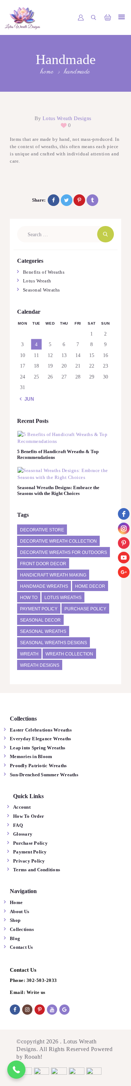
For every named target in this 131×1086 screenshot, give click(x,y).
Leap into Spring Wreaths (37, 747)
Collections (22, 929)
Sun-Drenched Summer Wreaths (44, 774)
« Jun (27, 399)
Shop (15, 920)
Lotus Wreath (37, 281)
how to (28, 597)
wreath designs (39, 665)
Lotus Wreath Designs (66, 118)
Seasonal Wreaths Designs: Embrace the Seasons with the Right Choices (58, 490)
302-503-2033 (42, 980)
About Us (19, 911)
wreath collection (69, 654)
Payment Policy (38, 608)
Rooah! (33, 1057)
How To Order (28, 816)
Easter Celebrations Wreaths (41, 730)
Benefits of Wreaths (44, 272)
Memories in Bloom (31, 756)
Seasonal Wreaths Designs (53, 642)
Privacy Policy (29, 861)
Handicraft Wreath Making (53, 575)
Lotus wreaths (63, 597)
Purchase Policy (85, 608)
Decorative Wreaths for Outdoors (63, 552)
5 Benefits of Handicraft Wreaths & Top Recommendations (58, 454)
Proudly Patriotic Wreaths (38, 765)
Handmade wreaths (44, 586)
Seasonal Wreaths (41, 290)
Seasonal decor (40, 620)
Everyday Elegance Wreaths (41, 738)
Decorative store (42, 529)
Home (47, 72)
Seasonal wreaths (43, 631)
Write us (36, 992)
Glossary (22, 834)
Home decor (90, 586)
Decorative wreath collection (58, 541)
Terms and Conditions (36, 869)
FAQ (18, 825)
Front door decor (43, 563)
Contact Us (21, 947)
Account (22, 807)
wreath (29, 654)
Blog (15, 938)
